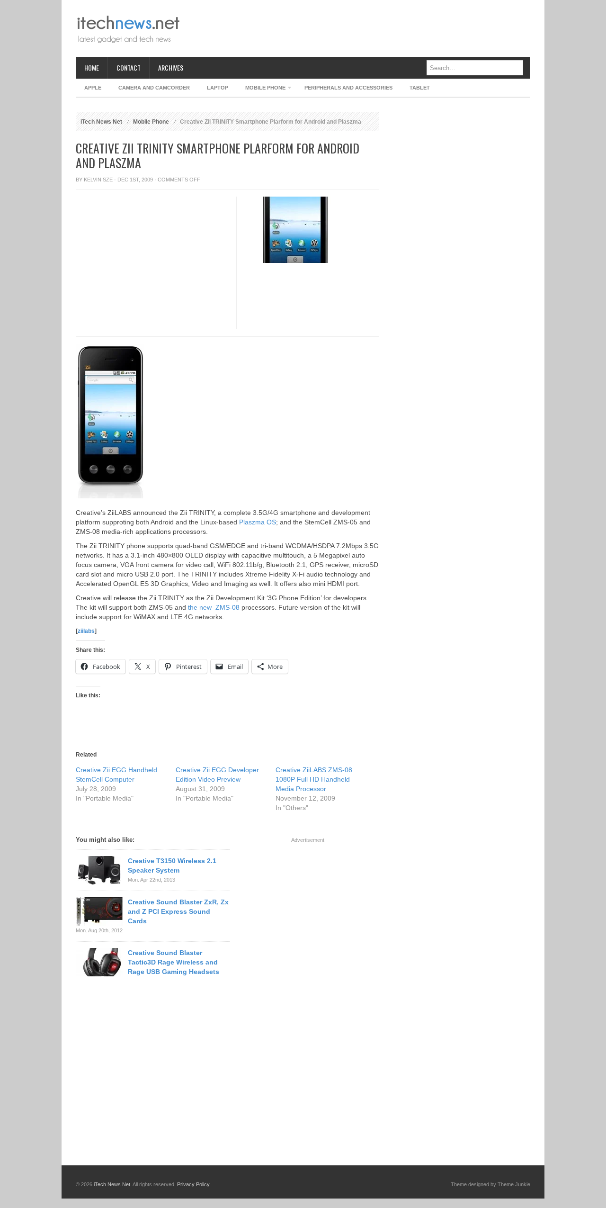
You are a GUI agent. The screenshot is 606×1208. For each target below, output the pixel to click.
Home (91, 67)
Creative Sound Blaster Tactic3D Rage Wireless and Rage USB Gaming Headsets (173, 962)
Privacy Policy (193, 1184)
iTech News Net (101, 121)
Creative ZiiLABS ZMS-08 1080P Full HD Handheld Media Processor (314, 779)
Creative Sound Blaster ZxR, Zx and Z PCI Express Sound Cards (178, 911)
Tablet (420, 87)
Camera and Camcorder (154, 87)
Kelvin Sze (98, 179)
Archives (170, 67)
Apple (92, 87)
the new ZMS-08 (214, 607)
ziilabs (86, 631)
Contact (128, 67)
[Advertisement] (358, 28)
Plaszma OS (257, 522)
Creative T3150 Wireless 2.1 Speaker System (172, 865)
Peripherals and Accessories (348, 87)
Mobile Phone (261, 89)
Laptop (217, 87)
